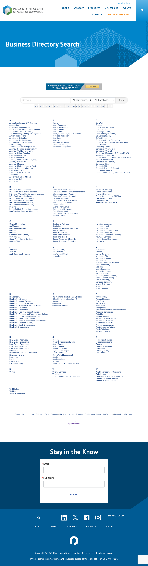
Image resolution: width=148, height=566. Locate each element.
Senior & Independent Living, (63, 342)
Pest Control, (101, 301)
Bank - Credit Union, (60, 127)
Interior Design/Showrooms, (107, 239)
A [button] (40, 106)
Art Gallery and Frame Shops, (21, 142)
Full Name (48, 478)
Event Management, (60, 211)
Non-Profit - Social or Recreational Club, (25, 316)
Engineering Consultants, (62, 203)
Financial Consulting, (104, 190)
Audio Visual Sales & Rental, (20, 177)
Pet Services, (101, 303)
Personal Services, (103, 299)
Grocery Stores (15, 241)
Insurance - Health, (103, 226)
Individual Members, (104, 224)
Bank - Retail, (57, 132)
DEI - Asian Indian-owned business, (23, 192)
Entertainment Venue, (60, 207)
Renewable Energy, (17, 355)
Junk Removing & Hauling (19, 254)
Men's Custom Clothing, (105, 278)
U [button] (97, 106)
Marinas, (99, 252)
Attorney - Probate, (16, 170)
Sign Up (74, 494)
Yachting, (13, 391)
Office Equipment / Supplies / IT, (64, 299)
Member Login (124, 3)
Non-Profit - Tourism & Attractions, (22, 318)
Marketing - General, (104, 258)
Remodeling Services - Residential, (23, 353)
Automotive (13, 181)
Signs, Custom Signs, (60, 351)
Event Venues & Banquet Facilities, (66, 213)
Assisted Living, (15, 145)
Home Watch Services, (61, 235)
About (37, 526)
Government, (14, 237)
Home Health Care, (60, 233)
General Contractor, (17, 224)
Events (53, 526)
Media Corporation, (103, 269)
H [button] (60, 106)
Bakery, (55, 123)
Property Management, (105, 325)
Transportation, (102, 348)
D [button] (49, 106)
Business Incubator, (60, 145)
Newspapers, (14, 297)
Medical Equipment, (103, 271)
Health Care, (57, 226)
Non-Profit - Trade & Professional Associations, (27, 321)
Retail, (11, 359)
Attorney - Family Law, (18, 155)
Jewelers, (13, 252)
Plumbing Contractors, (104, 312)
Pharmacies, (101, 306)
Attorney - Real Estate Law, (19, 173)
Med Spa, (99, 267)
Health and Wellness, (60, 224)
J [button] (65, 106)
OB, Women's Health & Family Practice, (67, 297)
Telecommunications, (104, 342)
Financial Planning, (103, 194)
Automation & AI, (15, 179)
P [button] (82, 106)
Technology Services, (104, 340)
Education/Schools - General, (63, 190)
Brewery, (55, 140)
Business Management (61, 147)
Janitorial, (13, 250)
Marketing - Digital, (103, 256)
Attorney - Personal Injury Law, (21, 168)
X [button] (106, 106)
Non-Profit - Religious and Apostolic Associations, (28, 314)
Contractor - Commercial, (105, 149)
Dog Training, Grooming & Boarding (23, 211)
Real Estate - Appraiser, (18, 340)
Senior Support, (58, 346)
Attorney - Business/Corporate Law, (23, 149)
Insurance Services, (103, 237)
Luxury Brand (57, 256)
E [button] (52, 106)
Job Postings (108, 414)
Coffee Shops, (101, 138)
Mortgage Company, (104, 282)
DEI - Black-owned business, (20, 196)
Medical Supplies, (103, 273)
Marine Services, (102, 254)
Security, (55, 340)
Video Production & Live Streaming (66, 376)
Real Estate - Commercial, (19, 342)
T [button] (94, 106)
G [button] (57, 106)
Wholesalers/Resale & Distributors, (109, 376)
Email (46, 464)
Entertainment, (58, 205)
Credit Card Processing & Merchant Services (113, 173)
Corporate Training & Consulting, (109, 168)
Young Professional (17, 393)
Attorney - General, (16, 157)
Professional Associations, (106, 318)
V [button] (100, 106)
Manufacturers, (101, 250)
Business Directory (22, 414)
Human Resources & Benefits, (64, 239)
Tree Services (101, 353)
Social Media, (57, 353)
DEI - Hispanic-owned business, (22, 198)
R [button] (88, 106)
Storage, (55, 361)
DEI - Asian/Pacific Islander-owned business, (26, 194)
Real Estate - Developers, (19, 344)
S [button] (91, 106)
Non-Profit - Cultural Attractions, (21, 303)
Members (72, 526)
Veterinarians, (57, 374)
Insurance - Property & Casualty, (108, 235)
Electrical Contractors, (61, 198)
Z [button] (111, 106)
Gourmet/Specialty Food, (19, 235)
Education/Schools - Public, (63, 194)
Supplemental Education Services (65, 364)
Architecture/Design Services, (21, 140)
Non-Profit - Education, (18, 308)
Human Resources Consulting (64, 241)
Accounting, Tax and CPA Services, (23, 123)
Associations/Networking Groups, (22, 147)
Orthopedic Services (60, 306)
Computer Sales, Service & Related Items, (112, 142)
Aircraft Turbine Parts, (17, 136)
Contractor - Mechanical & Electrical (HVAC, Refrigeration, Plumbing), (113, 154)
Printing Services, (102, 316)
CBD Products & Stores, (105, 127)
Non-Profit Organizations (19, 327)
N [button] (76, 106)
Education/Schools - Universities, (65, 196)
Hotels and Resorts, (60, 237)
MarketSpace (96, 414)
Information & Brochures (123, 414)
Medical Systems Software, (106, 276)
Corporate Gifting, (103, 166)
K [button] (68, 106)
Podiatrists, (100, 314)
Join (142, 10)
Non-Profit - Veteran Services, (21, 323)
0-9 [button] (36, 106)
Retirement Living (16, 364)
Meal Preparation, (103, 265)
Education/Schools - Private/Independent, (68, 192)
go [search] (122, 100)
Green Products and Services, (21, 239)
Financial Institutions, (104, 192)
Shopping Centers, (59, 348)
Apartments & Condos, (18, 138)
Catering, (99, 125)
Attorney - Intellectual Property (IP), (23, 160)
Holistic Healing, (58, 230)
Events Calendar (51, 414)
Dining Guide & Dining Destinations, (23, 209)
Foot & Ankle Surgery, (104, 198)
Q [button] (85, 106)
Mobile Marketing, (103, 280)
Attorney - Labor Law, (17, 162)
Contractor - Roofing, (104, 164)
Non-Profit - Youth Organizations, (22, 325)
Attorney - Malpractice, (18, 164)
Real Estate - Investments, (19, 346)
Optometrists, (57, 301)
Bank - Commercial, (60, 125)
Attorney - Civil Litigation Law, (21, 151)
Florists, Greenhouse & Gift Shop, (109, 196)
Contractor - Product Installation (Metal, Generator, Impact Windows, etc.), (115, 158)
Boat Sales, (56, 138)
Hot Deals (63, 414)
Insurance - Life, (102, 228)
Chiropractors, (101, 130)
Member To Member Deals (79, 414)
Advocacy (91, 526)
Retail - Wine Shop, (17, 361)
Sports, (55, 357)
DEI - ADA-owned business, (20, 190)
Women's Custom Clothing (106, 381)
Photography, (101, 308)
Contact (110, 526)
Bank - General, (58, 130)
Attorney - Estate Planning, (19, 153)
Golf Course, (14, 226)
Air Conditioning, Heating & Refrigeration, (25, 134)
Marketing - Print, (102, 261)
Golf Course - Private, (17, 228)
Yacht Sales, (14, 389)
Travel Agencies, (102, 351)
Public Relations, (102, 329)
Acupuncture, (14, 125)
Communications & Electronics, (108, 140)
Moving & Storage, (103, 284)
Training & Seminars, (104, 346)
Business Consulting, (60, 142)
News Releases (37, 414)
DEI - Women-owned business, (21, 205)
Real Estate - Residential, (19, 348)
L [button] (71, 106)
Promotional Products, (104, 323)
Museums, (100, 286)
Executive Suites (58, 216)
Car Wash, (100, 123)
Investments (100, 241)
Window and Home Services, (107, 378)
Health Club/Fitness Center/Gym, (65, 228)
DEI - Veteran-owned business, (21, 203)
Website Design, (102, 374)
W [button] (103, 106)
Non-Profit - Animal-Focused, (20, 301)
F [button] (54, 106)
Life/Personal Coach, (60, 254)
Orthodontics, (57, 303)
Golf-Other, (13, 233)
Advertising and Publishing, (20, 127)
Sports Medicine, (59, 359)
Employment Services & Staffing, (65, 200)
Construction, (101, 145)
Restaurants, (14, 357)
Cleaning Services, (103, 132)
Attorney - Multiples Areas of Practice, (23, 166)
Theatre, (99, 344)
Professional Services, (104, 321)
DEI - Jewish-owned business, (21, 200)
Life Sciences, (57, 252)
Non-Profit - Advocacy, (18, 299)
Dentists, (12, 207)
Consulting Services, (104, 147)
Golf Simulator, (15, 230)
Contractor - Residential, (105, 162)
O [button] (80, 106)
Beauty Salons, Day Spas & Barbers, (66, 134)
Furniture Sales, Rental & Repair (108, 203)
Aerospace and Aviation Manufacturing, (24, 130)
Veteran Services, (59, 372)
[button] (38, 518)
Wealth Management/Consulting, (108, 372)
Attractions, (13, 175)
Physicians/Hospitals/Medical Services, (111, 310)
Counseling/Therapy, (104, 170)
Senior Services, (58, 344)
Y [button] (108, 106)
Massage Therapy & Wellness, (108, 263)
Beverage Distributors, (61, 136)
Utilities (12, 372)
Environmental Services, (62, 209)
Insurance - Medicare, (104, 233)
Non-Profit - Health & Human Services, (24, 312)
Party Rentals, (101, 297)
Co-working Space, (103, 136)
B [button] (43, 106)
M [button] (74, 106)
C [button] (46, 106)
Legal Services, (58, 250)
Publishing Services (103, 331)
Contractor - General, (104, 151)
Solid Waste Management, (62, 355)
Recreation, (13, 351)
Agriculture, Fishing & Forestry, (21, 132)
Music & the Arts (102, 288)
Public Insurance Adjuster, (106, 327)
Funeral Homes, (102, 200)
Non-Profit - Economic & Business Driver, (25, 306)
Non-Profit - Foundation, (18, 310)
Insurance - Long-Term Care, (107, 230)
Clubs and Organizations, (106, 134)
